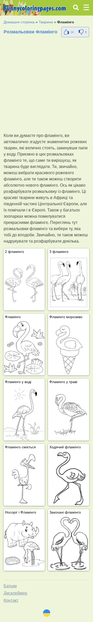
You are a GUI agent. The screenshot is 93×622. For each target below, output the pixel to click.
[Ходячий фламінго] (68, 478)
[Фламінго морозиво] (68, 348)
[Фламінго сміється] (24, 478)
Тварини (46, 22)
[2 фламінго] (24, 283)
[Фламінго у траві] (68, 413)
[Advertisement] (46, 86)
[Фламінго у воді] (24, 413)
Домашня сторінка (19, 22)
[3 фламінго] (68, 283)
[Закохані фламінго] (68, 543)
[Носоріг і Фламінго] (24, 543)
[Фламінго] (24, 348)
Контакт (11, 600)
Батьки (10, 586)
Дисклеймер (15, 593)
